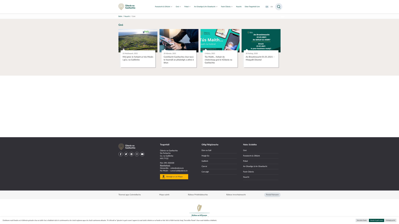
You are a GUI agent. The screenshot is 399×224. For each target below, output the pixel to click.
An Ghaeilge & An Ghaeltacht (255, 166)
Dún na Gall (206, 150)
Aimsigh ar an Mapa (174, 177)
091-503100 (169, 163)
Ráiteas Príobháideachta (198, 195)
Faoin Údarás (248, 172)
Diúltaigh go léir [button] (390, 220)
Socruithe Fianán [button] (362, 220)
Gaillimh (205, 161)
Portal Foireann (272, 195)
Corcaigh (205, 172)
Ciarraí (204, 166)
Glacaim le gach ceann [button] (376, 220)
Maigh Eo (205, 156)
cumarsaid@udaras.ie (179, 171)
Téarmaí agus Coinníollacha (129, 195)
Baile (120, 16)
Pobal (245, 161)
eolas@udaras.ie (177, 168)
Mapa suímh (164, 195)
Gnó (245, 150)
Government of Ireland (199, 211)
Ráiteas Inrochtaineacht (236, 195)
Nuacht (127, 16)
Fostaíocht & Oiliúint (251, 156)
